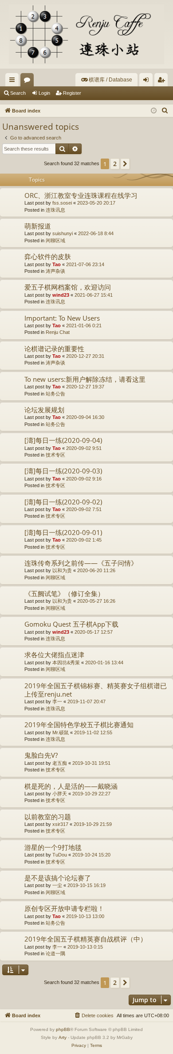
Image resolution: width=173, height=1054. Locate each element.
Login (44, 93)
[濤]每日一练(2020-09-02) (63, 501)
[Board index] (86, 34)
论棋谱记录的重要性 (54, 348)
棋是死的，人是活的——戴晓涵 (71, 786)
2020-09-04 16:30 (85, 417)
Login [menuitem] (148, 81)
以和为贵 (62, 570)
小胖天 (59, 793)
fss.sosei (62, 202)
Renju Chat (58, 332)
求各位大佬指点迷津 (54, 654)
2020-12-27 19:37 (85, 386)
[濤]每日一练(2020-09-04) (63, 440)
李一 (57, 701)
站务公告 (55, 393)
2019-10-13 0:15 (85, 946)
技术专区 (55, 454)
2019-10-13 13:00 (85, 916)
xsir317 (60, 824)
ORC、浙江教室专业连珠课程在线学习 (81, 195)
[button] (125, 164)
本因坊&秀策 (66, 662)
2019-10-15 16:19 (86, 885)
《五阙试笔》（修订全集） (64, 593)
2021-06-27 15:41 (94, 295)
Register (72, 93)
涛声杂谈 (55, 271)
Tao (56, 264)
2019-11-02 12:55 (93, 732)
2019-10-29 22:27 (91, 793)
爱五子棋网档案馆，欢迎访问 (67, 287)
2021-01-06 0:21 (84, 325)
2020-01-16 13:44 (104, 662)
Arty (63, 1037)
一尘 (57, 885)
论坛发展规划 (44, 409)
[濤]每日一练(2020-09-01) (63, 532)
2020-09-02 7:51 (84, 509)
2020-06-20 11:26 (96, 570)
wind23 (60, 295)
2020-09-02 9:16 (84, 478)
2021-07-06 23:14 (85, 264)
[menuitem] (106, 79)
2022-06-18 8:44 (96, 233)
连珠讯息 (55, 210)
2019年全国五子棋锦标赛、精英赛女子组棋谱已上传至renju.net (95, 689)
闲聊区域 (55, 240)
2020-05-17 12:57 (94, 632)
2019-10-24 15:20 (91, 854)
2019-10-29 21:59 (93, 824)
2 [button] (115, 163)
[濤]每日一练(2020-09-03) (63, 470)
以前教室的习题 (47, 816)
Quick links (14, 81)
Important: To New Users (62, 318)
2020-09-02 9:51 (84, 448)
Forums (29, 81)
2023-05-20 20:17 (96, 202)
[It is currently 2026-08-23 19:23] (154, 111)
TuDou (59, 854)
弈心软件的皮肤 (47, 256)
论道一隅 (55, 953)
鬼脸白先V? (41, 755)
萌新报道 (37, 225)
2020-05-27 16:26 (96, 601)
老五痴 (59, 763)
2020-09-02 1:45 (84, 539)
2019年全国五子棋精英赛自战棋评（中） (85, 938)
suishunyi (62, 233)
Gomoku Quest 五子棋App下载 (71, 624)
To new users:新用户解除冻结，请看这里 (84, 379)
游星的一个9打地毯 (53, 847)
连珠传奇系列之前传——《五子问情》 (81, 562)
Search (18, 93)
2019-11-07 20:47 (86, 701)
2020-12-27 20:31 (85, 356)
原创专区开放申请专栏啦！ (64, 908)
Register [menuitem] (163, 81)
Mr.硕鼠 (60, 732)
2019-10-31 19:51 (91, 763)
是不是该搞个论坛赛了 (57, 877)
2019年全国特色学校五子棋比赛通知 (79, 724)
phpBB (63, 1029)
